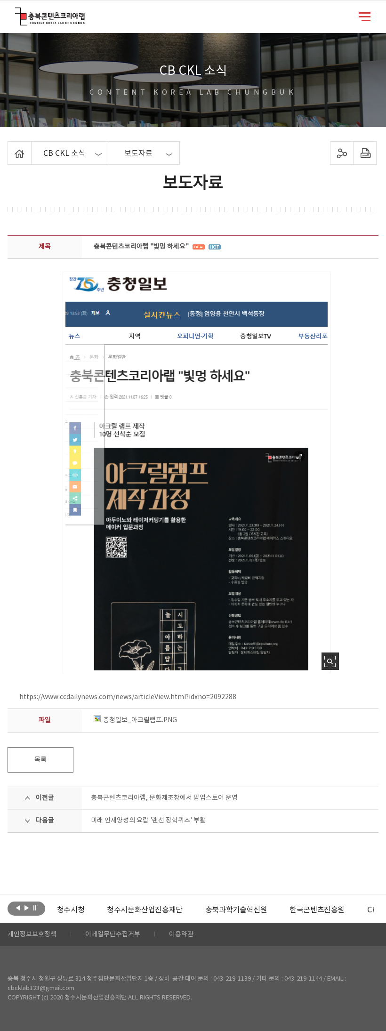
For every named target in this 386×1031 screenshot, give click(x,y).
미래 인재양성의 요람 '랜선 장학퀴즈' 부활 (148, 820)
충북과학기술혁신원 (236, 910)
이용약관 (181, 934)
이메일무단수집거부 (112, 934)
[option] (71, 910)
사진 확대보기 (330, 661)
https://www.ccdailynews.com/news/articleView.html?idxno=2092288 (127, 697)
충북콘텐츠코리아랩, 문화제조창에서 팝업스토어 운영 (164, 798)
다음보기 (26, 907)
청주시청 (70, 910)
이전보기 (18, 907)
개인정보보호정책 (32, 934)
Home (10, 147)
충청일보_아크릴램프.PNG (140, 720)
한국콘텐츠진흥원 (317, 910)
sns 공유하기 (342, 153)
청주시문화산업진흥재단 (145, 910)
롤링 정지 (35, 907)
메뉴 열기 (364, 16)
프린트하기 (364, 153)
